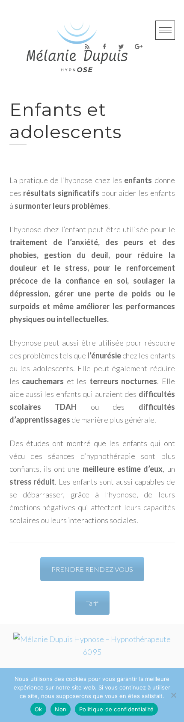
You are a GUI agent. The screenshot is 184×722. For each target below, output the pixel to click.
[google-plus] (138, 46)
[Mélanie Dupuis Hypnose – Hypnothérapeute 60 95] (92, 652)
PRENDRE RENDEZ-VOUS (92, 569)
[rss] (87, 46)
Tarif (92, 603)
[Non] (173, 695)
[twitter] (121, 46)
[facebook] (104, 46)
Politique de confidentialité (116, 709)
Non (60, 709)
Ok (38, 709)
